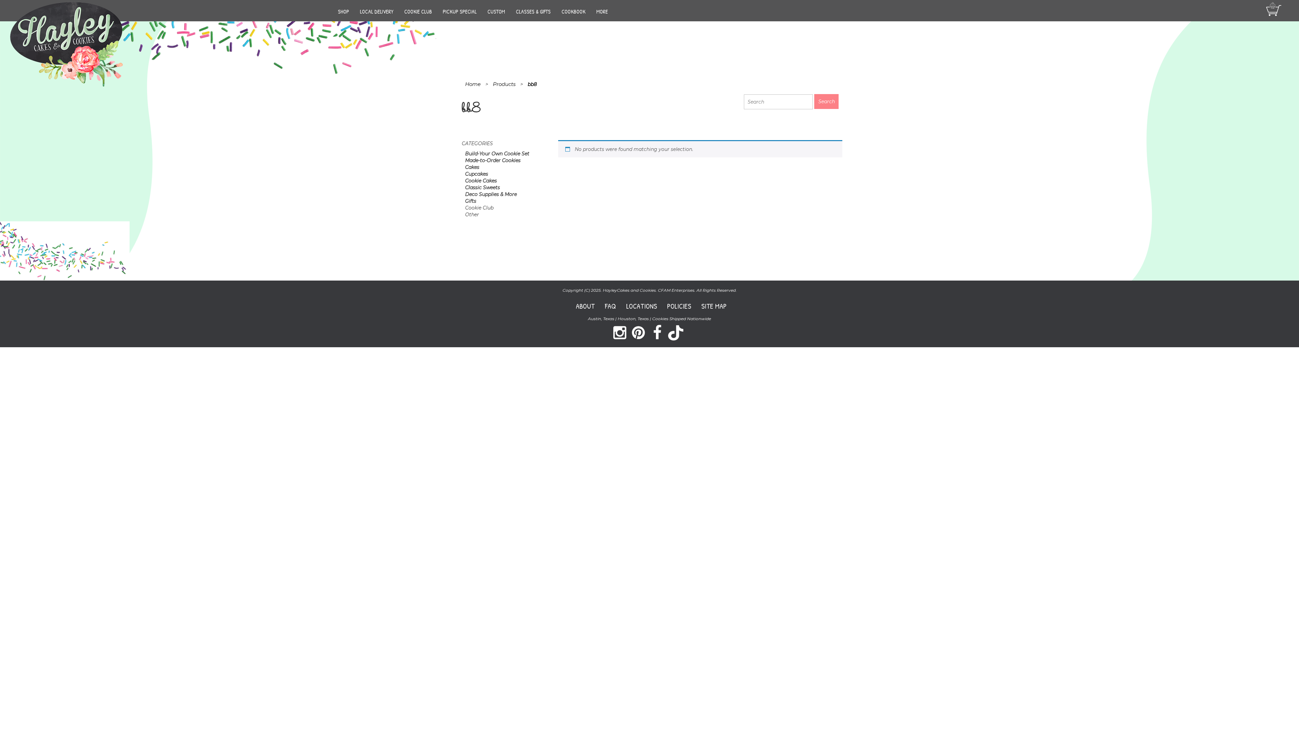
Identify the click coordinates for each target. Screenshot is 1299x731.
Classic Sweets (482, 187)
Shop (343, 11)
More (602, 11)
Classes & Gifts (533, 11)
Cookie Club (418, 11)
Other (472, 215)
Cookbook (574, 11)
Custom (496, 11)
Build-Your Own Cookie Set (497, 154)
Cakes (472, 167)
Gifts (470, 201)
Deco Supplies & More (491, 194)
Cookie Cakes (481, 181)
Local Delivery (376, 11)
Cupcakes (476, 174)
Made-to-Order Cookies (493, 160)
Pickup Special (460, 11)
